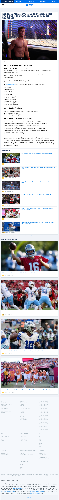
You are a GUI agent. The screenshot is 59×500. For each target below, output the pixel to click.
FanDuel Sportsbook (24, 433)
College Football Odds (24, 407)
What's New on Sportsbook (6, 404)
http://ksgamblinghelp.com (8, 491)
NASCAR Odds (23, 418)
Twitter (21, 464)
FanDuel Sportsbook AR (43, 401)
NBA (2, 435)
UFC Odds (22, 415)
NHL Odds (22, 411)
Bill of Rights (22, 474)
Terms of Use (45, 474)
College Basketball (5, 436)
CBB (40, 446)
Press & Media (45, 475)
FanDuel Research (8, 1)
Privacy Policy (28, 474)
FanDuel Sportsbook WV (44, 429)
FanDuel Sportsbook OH (43, 422)
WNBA (40, 444)
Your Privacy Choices (54, 474)
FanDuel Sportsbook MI (43, 416)
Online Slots (41, 450)
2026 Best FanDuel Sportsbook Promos (28, 450)
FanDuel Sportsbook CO (43, 405)
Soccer (2, 440)
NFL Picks (22, 453)
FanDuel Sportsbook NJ (43, 419)
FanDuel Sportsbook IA (43, 409)
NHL (2, 437)
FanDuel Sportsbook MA (43, 415)
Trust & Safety (15, 474)
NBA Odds (22, 404)
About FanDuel (4, 402)
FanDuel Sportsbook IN (43, 412)
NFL (3, 164)
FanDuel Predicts (23, 440)
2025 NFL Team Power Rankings (26, 454)
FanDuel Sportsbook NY (43, 421)
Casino (42, 1)
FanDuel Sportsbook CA (43, 404)
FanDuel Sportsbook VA (43, 426)
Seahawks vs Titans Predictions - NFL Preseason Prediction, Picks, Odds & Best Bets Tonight (26, 312)
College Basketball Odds (25, 408)
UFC (2, 439)
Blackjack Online (42, 453)
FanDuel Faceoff (23, 439)
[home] (29, 5)
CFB (40, 439)
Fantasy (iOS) (3, 450)
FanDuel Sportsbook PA (43, 423)
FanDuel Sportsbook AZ (43, 402)
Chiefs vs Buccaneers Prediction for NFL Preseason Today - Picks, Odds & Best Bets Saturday (26, 390)
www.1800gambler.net (36, 493)
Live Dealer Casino (42, 454)
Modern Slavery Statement (6, 409)
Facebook (22, 463)
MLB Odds (22, 405)
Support (2, 401)
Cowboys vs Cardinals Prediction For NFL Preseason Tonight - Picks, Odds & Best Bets (24, 351)
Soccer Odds (22, 416)
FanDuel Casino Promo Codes (45, 458)
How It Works (3, 405)
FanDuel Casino (23, 436)
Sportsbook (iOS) (4, 453)
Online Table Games (43, 457)
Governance (9, 474)
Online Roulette (42, 456)
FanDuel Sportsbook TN (43, 425)
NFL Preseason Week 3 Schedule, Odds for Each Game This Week (37, 153)
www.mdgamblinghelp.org (37, 491)
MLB (3, 177)
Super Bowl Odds (23, 402)
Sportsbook (19, 1)
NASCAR (40, 443)
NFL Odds (22, 401)
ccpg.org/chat (29, 490)
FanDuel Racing (23, 437)
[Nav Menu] (2, 5)
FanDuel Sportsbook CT (43, 407)
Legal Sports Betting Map (6, 411)
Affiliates (3, 412)
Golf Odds (22, 412)
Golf (3, 232)
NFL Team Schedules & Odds (26, 456)
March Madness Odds (24, 409)
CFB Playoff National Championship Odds (28, 421)
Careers (3, 474)
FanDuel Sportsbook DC (43, 408)
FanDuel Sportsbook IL (43, 411)
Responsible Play (4, 408)
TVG (21, 435)
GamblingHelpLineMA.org (36, 483)
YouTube (22, 467)
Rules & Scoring (4, 407)
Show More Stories (29, 235)
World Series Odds (23, 419)
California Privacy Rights (37, 474)
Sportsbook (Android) (5, 454)
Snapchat (22, 468)
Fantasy (30, 1)
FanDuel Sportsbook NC (43, 418)
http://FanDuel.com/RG (19, 488)
